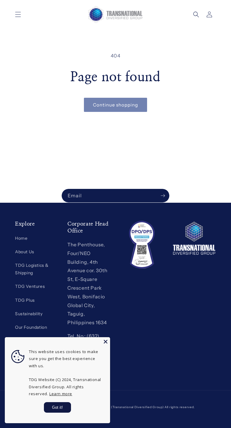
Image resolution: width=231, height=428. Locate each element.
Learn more (60, 393)
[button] (18, 14)
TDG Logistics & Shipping (32, 269)
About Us (24, 251)
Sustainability (28, 313)
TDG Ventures (30, 286)
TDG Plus (25, 300)
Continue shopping (115, 105)
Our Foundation (31, 327)
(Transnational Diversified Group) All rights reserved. (153, 407)
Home (21, 238)
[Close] (106, 342)
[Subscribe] (162, 196)
